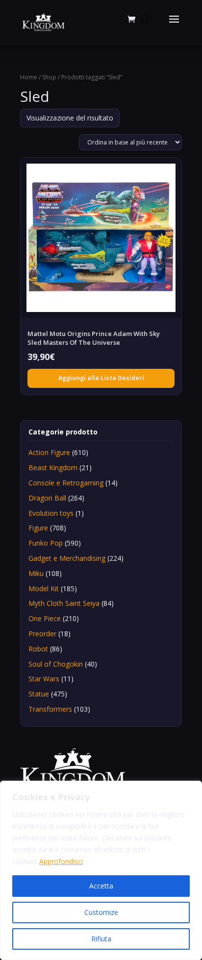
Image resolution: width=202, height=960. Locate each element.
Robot (38, 648)
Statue (38, 693)
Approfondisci (61, 861)
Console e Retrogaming (65, 482)
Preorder (42, 633)
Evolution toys (51, 513)
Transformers (50, 709)
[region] (101, 870)
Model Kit (43, 588)
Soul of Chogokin (55, 664)
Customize (101, 912)
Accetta (101, 885)
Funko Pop (45, 543)
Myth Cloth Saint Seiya (64, 603)
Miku (36, 573)
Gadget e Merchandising (66, 558)
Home (28, 77)
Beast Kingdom (52, 467)
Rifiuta (101, 938)
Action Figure (49, 452)
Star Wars (43, 678)
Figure (38, 527)
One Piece (44, 618)
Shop (49, 77)
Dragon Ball (47, 498)
